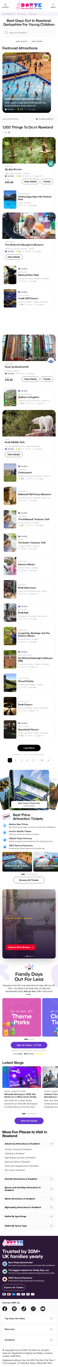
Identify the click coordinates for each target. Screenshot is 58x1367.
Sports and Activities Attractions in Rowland (23, 1188)
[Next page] (48, 760)
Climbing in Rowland (14, 1153)
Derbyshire (21, 14)
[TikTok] (23, 1309)
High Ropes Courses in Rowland (20, 1157)
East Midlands (8, 14)
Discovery (10, 1329)
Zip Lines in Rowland (15, 1170)
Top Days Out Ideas (15, 1318)
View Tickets (21, 41)
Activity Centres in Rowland (18, 1149)
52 (42, 760)
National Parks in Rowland (17, 1161)
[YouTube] (42, 1309)
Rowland (33, 14)
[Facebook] (4, 1309)
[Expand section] (51, 1179)
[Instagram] (33, 1309)
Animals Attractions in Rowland (21, 1179)
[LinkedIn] (14, 1309)
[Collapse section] (51, 1143)
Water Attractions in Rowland (20, 1198)
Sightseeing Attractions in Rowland (23, 1207)
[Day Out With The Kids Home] (29, 5)
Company (10, 1339)
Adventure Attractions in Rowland (22, 1143)
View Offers (37, 41)
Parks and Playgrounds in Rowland (22, 1166)
